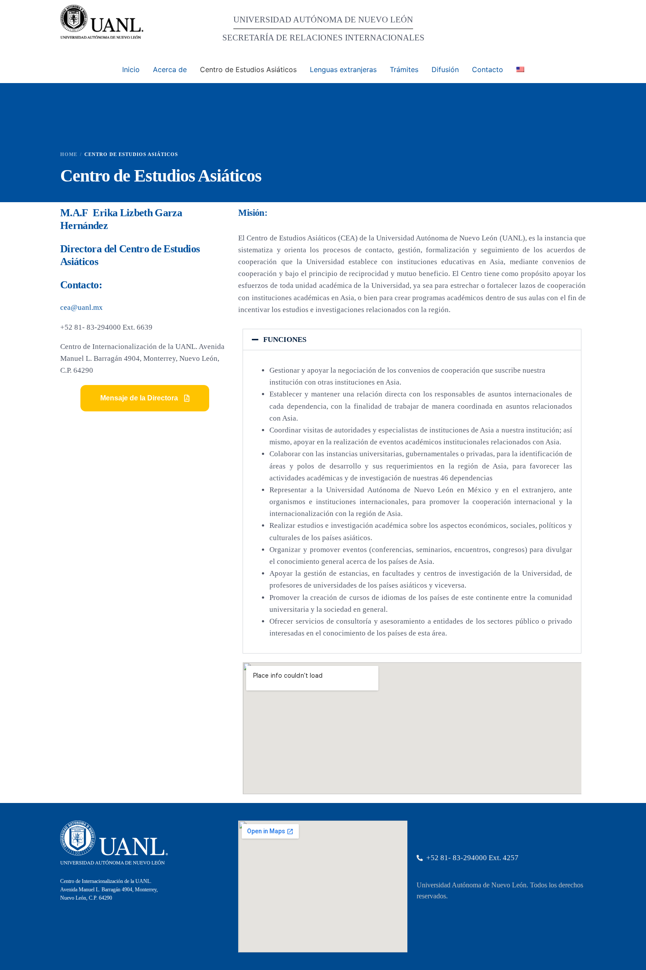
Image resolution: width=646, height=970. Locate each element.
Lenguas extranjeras (343, 69)
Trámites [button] (404, 69)
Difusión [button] (445, 69)
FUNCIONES (284, 339)
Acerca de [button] (170, 69)
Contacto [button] (487, 69)
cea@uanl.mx (81, 307)
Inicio (131, 69)
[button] (144, 398)
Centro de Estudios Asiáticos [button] (248, 69)
